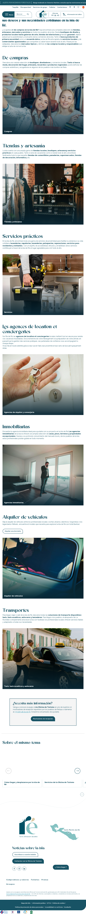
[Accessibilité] (74, 7)
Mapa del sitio (26, 903)
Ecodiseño (67, 907)
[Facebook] (14, 869)
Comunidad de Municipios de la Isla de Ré (18, 894)
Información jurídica (39, 903)
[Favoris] (78, 7)
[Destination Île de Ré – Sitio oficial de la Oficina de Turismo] (43, 14)
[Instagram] (19, 869)
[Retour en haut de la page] (82, 794)
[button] (83, 7)
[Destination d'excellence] (13, 912)
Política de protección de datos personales (29, 907)
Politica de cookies (59, 903)
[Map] (70, 7)
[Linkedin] (24, 869)
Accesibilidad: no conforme (54, 907)
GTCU (49, 903)
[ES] (83, 7)
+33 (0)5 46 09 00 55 (23, 712)
